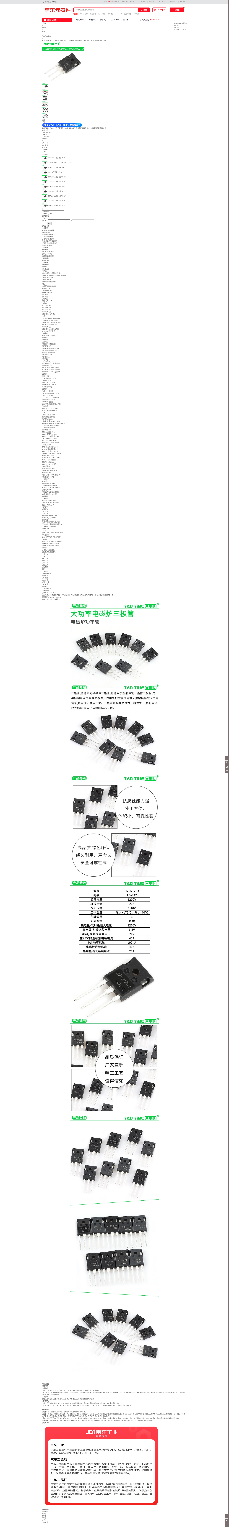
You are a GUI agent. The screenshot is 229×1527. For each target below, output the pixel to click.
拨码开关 (45, 507)
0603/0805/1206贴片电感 (50, 367)
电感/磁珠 (45, 359)
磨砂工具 (45, 561)
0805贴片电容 (46, 310)
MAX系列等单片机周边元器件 (51, 537)
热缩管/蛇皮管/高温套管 (49, 516)
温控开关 (45, 511)
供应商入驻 (127, 20)
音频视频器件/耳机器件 (49, 485)
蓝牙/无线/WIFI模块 (48, 252)
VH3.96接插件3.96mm (49, 438)
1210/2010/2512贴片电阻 (50, 329)
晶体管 (44, 27)
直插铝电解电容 (47, 290)
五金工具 (45, 554)
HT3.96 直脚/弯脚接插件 (50, 447)
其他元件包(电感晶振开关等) (51, 273)
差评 (44, 1520)
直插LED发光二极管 (48, 415)
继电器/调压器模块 (48, 256)
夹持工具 (45, 558)
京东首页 (48, 2)
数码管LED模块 (47, 254)
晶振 (43, 413)
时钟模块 (45, 250)
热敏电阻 (45, 340)
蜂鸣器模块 (45, 258)
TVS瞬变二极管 (47, 387)
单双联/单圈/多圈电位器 (49, 350)
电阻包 (44, 267)
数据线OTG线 (46, 490)
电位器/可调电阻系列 (49, 344)
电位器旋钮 (45, 357)
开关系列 (45, 498)
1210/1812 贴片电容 (48, 314)
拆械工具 (45, 563)
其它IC (44, 531)
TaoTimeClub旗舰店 (180, 23)
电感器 (75, 14)
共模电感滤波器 (47, 365)
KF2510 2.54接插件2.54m (50, 436)
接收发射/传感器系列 (49, 282)
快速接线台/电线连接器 (49, 470)
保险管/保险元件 (47, 277)
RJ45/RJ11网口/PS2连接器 (51, 488)
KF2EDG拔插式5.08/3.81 (50, 451)
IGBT (44, 32)
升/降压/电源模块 (47, 237)
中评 (44, 1518)
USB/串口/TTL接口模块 (49, 241)
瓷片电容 (45, 295)
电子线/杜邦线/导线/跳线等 (50, 543)
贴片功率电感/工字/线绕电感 (51, 363)
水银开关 (45, 513)
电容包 (44, 271)
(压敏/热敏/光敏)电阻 (48, 335)
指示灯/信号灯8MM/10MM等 (51, 421)
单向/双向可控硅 (47, 402)
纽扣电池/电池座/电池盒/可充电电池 (53, 423)
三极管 (44, 389)
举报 (43, 122)
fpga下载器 (101, 14)
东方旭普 (93, 14)
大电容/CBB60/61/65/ (49, 286)
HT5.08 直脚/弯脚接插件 (50, 449)
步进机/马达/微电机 (48, 550)
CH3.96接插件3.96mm (49, 440)
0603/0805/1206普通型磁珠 (51, 370)
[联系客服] (227, 760)
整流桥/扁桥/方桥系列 (49, 385)
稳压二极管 (45, 376)
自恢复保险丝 (46, 280)
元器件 (44, 23)
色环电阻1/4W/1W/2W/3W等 (51, 318)
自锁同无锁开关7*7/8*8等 (50, 503)
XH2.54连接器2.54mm (49, 434)
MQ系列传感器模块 (48, 230)
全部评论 (45, 1511)
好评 (44, 1516)
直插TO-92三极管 (48, 395)
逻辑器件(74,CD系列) (49, 518)
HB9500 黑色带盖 (48, 455)
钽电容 (44, 303)
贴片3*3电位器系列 (48, 352)
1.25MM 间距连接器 (48, 428)
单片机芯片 (45, 528)
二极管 (44, 374)
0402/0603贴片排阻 (48, 331)
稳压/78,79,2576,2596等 (50, 408)
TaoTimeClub (46, 36)
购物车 (177, 10)
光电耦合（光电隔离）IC (50, 526)
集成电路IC (45, 520)
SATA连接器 (46, 466)
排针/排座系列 (46, 430)
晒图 (44, 1514)
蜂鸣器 (44, 539)
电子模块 (45, 228)
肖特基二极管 (46, 380)
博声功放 (110, 14)
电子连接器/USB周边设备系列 (51, 475)
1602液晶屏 (84, 14)
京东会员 (143, 2)
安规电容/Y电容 (47, 301)
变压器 (44, 548)
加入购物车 (45, 211)
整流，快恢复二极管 (48, 383)
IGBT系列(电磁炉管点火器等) (51, 404)
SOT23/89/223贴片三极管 (50, 393)
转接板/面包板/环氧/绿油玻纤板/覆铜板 (54, 275)
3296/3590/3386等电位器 (50, 348)
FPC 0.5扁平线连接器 (49, 460)
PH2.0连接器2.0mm (48, 432)
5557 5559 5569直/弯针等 (50, 443)
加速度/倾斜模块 (47, 245)
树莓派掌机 (137, 14)
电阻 (43, 316)
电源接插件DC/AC (48, 477)
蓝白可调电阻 (46, 346)
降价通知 (47, 137)
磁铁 (43, 569)
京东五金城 (115, 20)
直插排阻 (45, 333)
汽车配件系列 (46, 573)
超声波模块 (45, 260)
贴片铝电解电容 (47, 292)
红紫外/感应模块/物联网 (49, 243)
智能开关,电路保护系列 (49, 410)
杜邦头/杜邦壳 (46, 445)
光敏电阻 (45, 342)
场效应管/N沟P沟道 (48, 400)
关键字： (45, 218)
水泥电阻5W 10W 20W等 (50, 320)
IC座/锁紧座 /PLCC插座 (49, 494)
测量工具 (45, 565)
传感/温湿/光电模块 (48, 234)
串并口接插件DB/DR (48, 483)
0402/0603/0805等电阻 (49, 325)
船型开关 (45, 509)
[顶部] (227, 1522)
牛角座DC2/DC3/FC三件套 (51, 458)
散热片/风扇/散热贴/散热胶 (50, 546)
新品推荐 (92, 20)
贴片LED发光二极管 (48, 417)
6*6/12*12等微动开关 (49, 500)
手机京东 (182, 2)
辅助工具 (45, 567)
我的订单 (125, 2)
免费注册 (116, 2)
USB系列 (45, 481)
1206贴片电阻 (46, 327)
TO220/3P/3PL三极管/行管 (50, 398)
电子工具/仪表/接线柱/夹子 (50, 492)
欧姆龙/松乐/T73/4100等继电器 (52, 541)
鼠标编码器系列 (47, 355)
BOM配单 (161, 10)
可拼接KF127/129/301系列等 (51, 453)
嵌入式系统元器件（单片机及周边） (53, 533)
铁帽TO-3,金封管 (47, 391)
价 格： (45, 221)
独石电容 (45, 297)
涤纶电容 (45, 299)
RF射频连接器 (46, 473)
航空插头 (45, 496)
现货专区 (79, 20)
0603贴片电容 (46, 307)
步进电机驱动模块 (48, 239)
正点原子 (45, 571)
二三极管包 (45, 269)
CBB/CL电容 (46, 288)
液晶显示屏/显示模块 (49, 552)
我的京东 (133, 2)
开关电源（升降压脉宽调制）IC (52, 524)
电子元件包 (45, 265)
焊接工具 (45, 556)
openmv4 (119, 14)
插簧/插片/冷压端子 (48, 468)
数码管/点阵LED (47, 419)
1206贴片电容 (46, 312)
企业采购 (151, 2)
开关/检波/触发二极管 (49, 378)
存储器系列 (45, 535)
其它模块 (45, 262)
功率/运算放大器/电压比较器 (51, 522)
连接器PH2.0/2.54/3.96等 (50, 425)
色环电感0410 (46, 361)
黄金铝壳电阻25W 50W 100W (51, 322)
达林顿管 (45, 406)
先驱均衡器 (127, 14)
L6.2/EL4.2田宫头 (48, 462)
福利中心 (103, 20)
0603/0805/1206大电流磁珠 (51, 372)
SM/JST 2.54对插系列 (49, 464)
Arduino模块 (46, 232)
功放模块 (45, 247)
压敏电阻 (45, 337)
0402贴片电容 (46, 305)
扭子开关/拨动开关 (48, 505)
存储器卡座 (45, 479)
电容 (43, 284)
